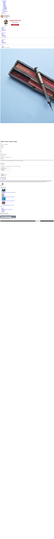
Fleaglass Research (4, 30)
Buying (2, 34)
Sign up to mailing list (4, 174)
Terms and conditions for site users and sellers (7, 209)
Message (2, 173)
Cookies (3, 210)
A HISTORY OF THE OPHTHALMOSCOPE (7, 196)
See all (5, 187)
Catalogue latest (3, 39)
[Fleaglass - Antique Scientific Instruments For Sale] (5, 18)
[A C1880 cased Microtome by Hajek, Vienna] (3, 204)
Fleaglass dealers (4, 29)
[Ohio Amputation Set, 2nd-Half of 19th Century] (3, 191)
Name (2, 167)
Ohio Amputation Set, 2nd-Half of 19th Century (7, 192)
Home (2, 46)
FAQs (2, 208)
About (2, 27)
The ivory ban (3, 211)
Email (2, 168)
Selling (2, 28)
